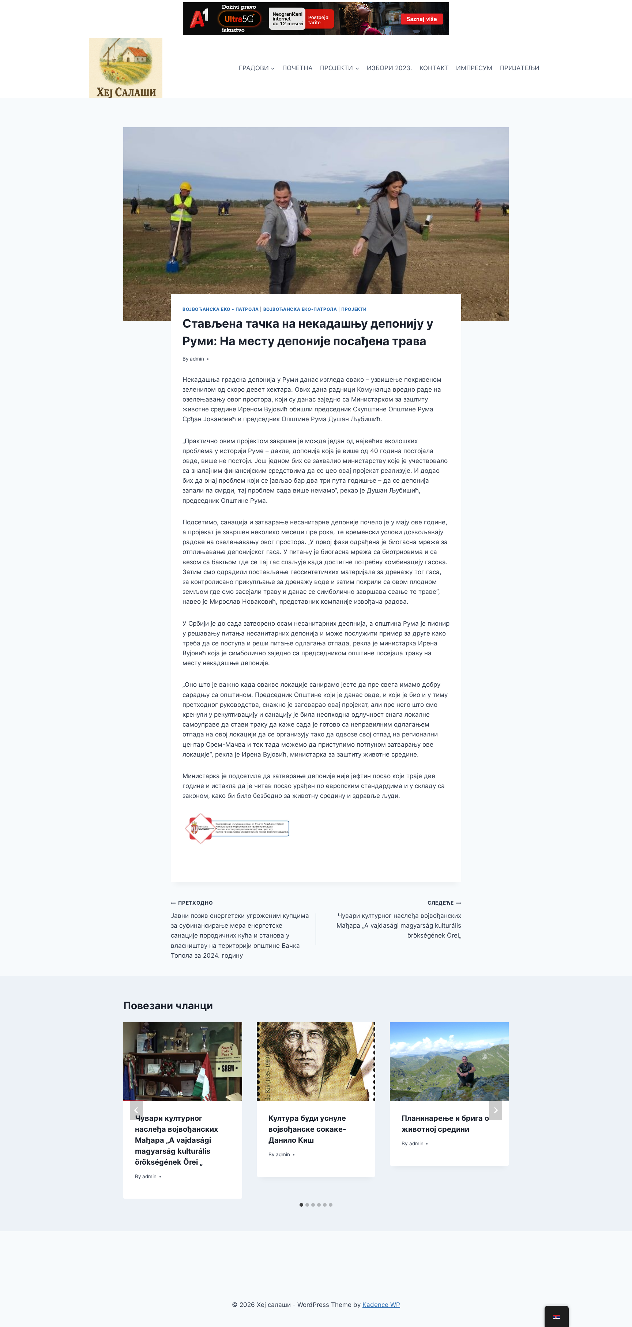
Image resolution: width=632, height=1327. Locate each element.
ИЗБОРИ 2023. (389, 68)
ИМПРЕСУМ (474, 68)
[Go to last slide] (136, 1110)
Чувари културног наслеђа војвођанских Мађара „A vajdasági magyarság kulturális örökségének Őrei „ (176, 1140)
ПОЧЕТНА (297, 68)
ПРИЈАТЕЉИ (519, 68)
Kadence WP (381, 1304)
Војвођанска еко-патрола (300, 309)
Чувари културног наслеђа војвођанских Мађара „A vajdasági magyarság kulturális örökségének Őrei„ (398, 919)
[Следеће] (495, 1110)
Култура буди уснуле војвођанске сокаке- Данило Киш (307, 1129)
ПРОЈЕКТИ (354, 309)
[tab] (301, 1205)
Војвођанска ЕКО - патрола (221, 309)
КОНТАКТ (434, 68)
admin (197, 359)
